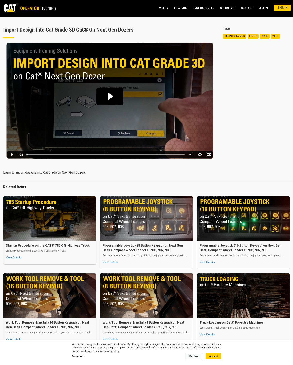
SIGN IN (283, 7)
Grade (264, 36)
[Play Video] (11, 154)
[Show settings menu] (200, 154)
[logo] (28, 8)
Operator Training (235, 36)
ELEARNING (181, 8)
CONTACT (247, 8)
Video (275, 36)
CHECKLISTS (227, 8)
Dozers (253, 36)
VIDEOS (163, 8)
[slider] (106, 154)
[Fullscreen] (208, 154)
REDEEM (263, 8)
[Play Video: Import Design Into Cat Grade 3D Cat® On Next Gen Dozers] (109, 96)
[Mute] (191, 154)
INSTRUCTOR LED (204, 8)
